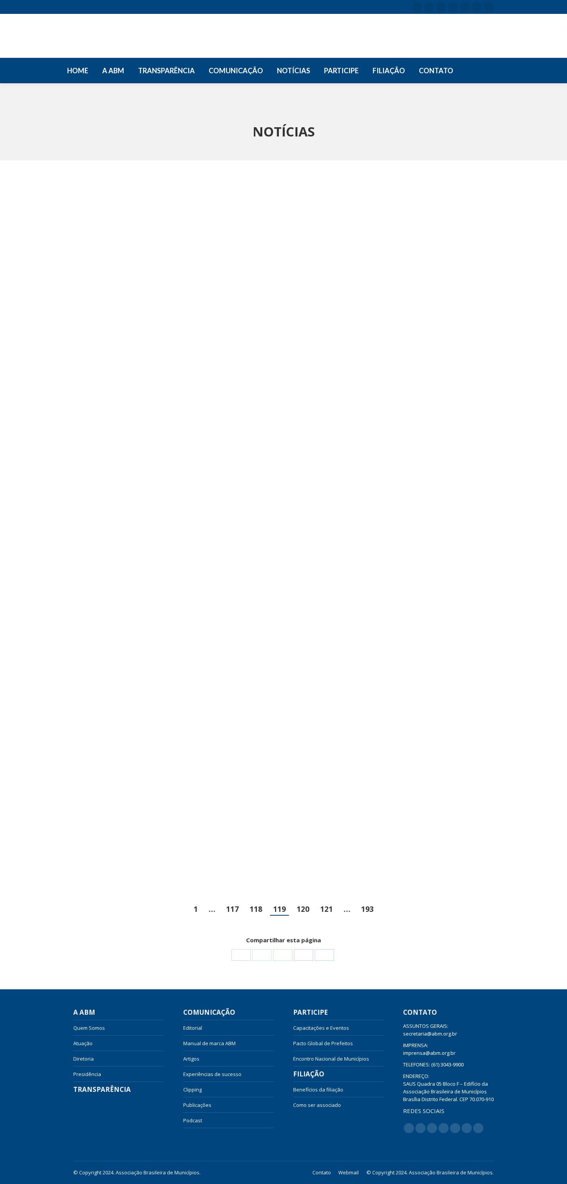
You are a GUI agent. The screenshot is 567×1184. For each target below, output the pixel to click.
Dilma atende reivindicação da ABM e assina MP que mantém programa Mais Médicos (138, 808)
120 (303, 909)
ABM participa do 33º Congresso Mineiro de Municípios (418, 571)
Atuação (83, 1043)
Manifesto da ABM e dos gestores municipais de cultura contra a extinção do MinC (133, 343)
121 (326, 909)
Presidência (87, 1074)
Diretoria (83, 1058)
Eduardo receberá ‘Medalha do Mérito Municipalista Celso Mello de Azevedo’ (280, 808)
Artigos (191, 1058)
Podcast (192, 1120)
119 (279, 909)
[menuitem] (78, 70)
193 (367, 909)
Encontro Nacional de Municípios (331, 1058)
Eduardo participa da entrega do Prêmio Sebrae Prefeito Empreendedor (274, 343)
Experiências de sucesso (212, 1074)
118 (256, 909)
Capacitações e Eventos (321, 1027)
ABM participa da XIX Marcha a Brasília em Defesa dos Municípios (421, 338)
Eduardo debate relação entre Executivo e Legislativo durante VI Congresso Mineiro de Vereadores (277, 576)
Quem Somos (89, 1027)
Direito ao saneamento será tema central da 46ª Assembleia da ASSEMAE (421, 808)
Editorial (192, 1027)
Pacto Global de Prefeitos (323, 1043)
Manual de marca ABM (209, 1043)
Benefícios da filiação (318, 1089)
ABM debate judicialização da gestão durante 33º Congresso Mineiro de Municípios (138, 576)
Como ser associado (317, 1104)
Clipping (192, 1089)
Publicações (197, 1104)
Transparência (102, 1089)
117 (232, 909)
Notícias (199, 1136)
